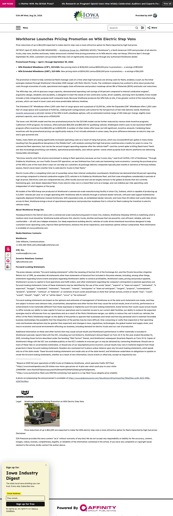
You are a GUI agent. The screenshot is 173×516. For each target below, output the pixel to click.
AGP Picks (7, 4)
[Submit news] (8, 249)
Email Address (13, 493)
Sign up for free (25, 504)
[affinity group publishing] (8, 261)
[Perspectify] (8, 255)
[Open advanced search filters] (142, 27)
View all (167, 3)
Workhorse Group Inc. (69, 50)
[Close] (46, 465)
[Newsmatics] (8, 267)
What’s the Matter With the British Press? (31, 3)
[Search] (137, 27)
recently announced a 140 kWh (30, 113)
